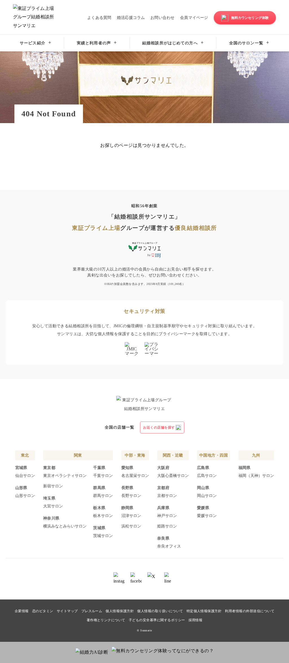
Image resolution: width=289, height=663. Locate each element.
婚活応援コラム (131, 18)
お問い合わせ (162, 18)
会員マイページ (194, 18)
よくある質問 (99, 18)
